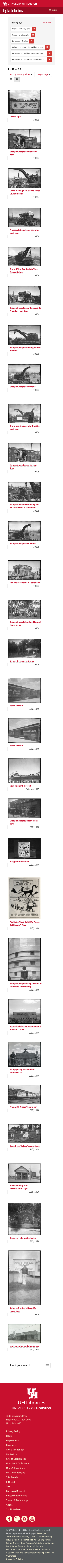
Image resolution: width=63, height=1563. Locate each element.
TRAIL (33, 1536)
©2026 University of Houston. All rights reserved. (28, 1530)
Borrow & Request (15, 1491)
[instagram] (24, 1519)
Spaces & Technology (17, 1500)
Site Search (12, 1477)
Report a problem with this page (20, 1533)
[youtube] (32, 1519)
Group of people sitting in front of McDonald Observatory (26, 985)
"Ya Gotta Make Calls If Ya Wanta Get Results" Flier (24, 924)
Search (9, 1486)
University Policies (14, 1559)
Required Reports (35, 1546)
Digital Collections (13, 11)
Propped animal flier (19, 861)
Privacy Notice (12, 1543)
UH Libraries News (15, 1472)
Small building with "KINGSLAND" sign (19, 1187)
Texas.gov (41, 1533)
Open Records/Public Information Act (37, 1543)
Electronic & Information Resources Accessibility (28, 1549)
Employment (12, 1440)
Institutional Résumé (15, 1546)
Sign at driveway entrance (22, 661)
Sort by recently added (20, 74)
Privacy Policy (13, 1431)
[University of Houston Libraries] (31, 1398)
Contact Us (11, 1454)
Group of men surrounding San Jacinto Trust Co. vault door (24, 506)
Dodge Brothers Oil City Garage (24, 1346)
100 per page (43, 74)
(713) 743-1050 (13, 1423)
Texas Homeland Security (17, 1536)
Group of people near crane (22, 386)
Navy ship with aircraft (20, 785)
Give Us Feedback (15, 1449)
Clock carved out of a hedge (23, 1238)
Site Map (10, 1482)
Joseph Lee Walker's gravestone (25, 1146)
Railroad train (16, 705)
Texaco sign (15, 116)
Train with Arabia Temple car (23, 1107)
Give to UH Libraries (16, 1459)
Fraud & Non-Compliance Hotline (21, 1539)
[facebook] (9, 1519)
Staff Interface (13, 1509)
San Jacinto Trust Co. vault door (25, 582)
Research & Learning (16, 1495)
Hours (9, 1436)
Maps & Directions (15, 1468)
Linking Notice (44, 1539)
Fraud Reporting (44, 1536)
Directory (11, 1445)
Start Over (47, 22)
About (9, 1505)
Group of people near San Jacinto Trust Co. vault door (25, 310)
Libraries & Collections (17, 1463)
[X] (17, 1519)
